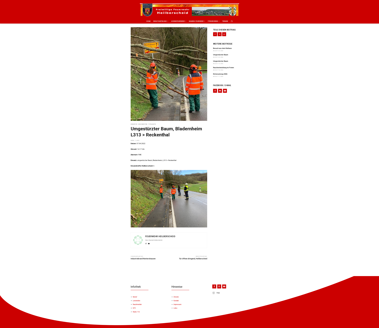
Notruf (135, 297)
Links (175, 308)
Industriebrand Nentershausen (143, 259)
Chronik (176, 297)
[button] (231, 21)
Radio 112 (136, 312)
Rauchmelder (137, 304)
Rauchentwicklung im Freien (223, 68)
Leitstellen (136, 301)
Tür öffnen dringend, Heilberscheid (193, 259)
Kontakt (176, 301)
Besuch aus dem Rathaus (222, 48)
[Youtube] (149, 243)
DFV (134, 308)
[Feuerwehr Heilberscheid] (138, 240)
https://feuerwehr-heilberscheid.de (153, 240)
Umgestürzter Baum (220, 55)
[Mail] (220, 91)
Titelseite (152, 124)
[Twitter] (220, 34)
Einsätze (134, 124)
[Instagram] (219, 286)
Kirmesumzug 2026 (220, 74)
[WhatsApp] (224, 34)
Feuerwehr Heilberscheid (160, 236)
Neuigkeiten (142, 124)
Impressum (177, 304)
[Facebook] (146, 243)
